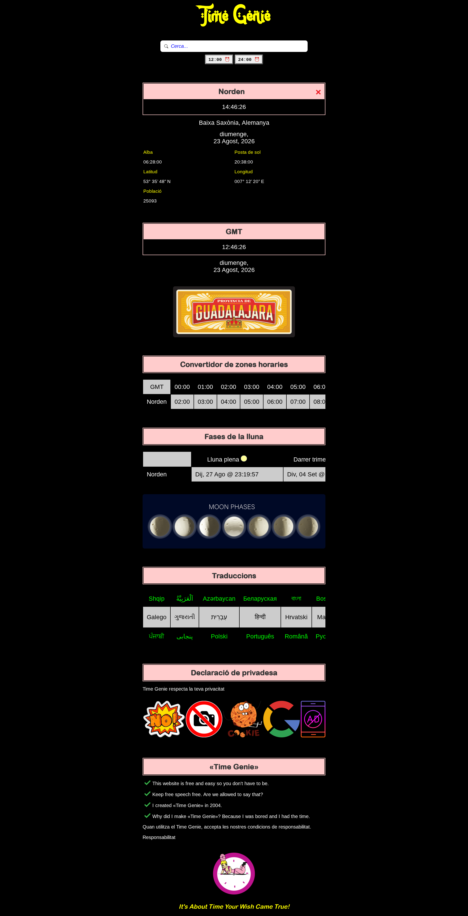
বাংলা (296, 598)
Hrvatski (296, 617)
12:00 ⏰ (219, 59)
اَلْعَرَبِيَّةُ (184, 598)
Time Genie (234, 16)
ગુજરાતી (184, 616)
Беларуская (260, 598)
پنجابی (184, 636)
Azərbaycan (219, 598)
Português (260, 636)
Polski (219, 636)
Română (296, 636)
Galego (156, 617)
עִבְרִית (219, 617)
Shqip (157, 598)
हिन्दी (260, 616)
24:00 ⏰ (249, 59)
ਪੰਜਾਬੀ (156, 636)
